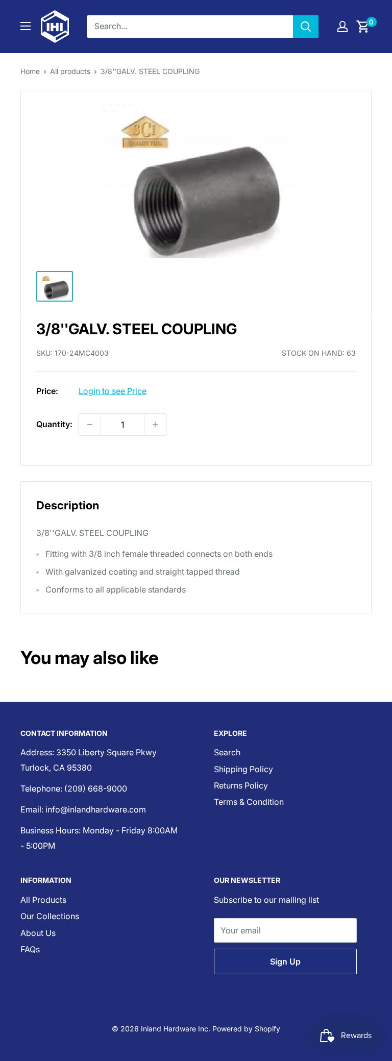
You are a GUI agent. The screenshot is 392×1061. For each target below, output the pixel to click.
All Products (43, 900)
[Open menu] (25, 26)
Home (30, 71)
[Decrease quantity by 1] (90, 424)
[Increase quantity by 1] (155, 424)
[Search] (305, 26)
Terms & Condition (249, 802)
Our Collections (49, 916)
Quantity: (54, 424)
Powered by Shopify (246, 1028)
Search (227, 752)
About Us (38, 933)
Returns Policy (241, 785)
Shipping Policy (243, 769)
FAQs (30, 949)
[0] (363, 26)
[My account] (342, 26)
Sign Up (285, 961)
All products (70, 71)
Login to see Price (112, 391)
